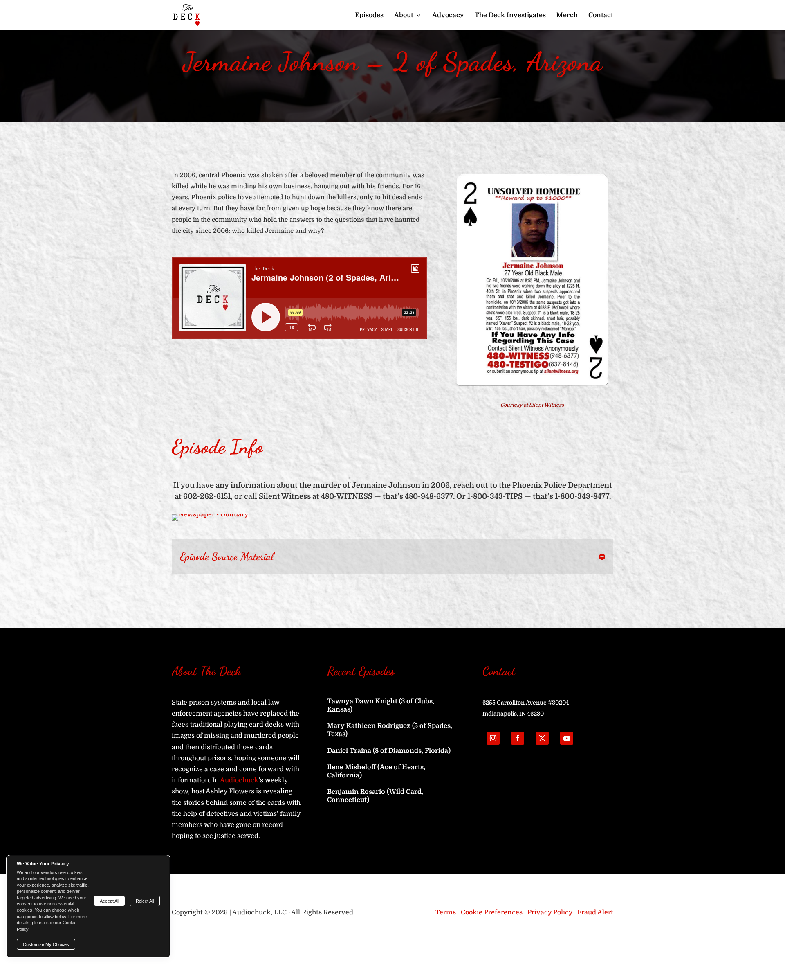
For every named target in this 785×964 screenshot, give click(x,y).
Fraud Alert (595, 912)
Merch (567, 15)
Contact (600, 15)
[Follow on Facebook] (517, 738)
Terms (445, 912)
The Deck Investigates (510, 15)
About (403, 15)
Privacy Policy (549, 912)
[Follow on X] (542, 738)
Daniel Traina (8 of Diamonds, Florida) (389, 751)
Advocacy (448, 15)
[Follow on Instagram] (493, 738)
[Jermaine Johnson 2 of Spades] (532, 388)
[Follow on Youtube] (566, 738)
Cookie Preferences (492, 912)
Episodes (369, 15)
